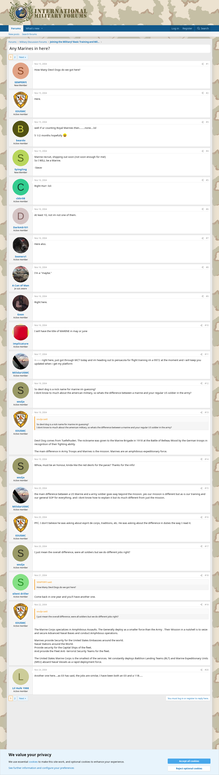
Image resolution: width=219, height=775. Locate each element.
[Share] (202, 64)
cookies (33, 761)
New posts (14, 34)
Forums (16, 28)
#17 (207, 546)
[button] (42, 28)
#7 (207, 238)
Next (21, 57)
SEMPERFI (21, 82)
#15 (207, 488)
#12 (207, 383)
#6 (207, 209)
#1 (207, 63)
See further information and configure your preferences (41, 768)
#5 (207, 180)
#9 (207, 296)
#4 (207, 151)
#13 (207, 412)
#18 (207, 575)
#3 (207, 122)
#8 (207, 267)
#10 (207, 325)
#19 (207, 604)
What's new (32, 28)
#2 (207, 93)
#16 (207, 517)
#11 (207, 354)
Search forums (29, 34)
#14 (207, 459)
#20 (207, 669)
